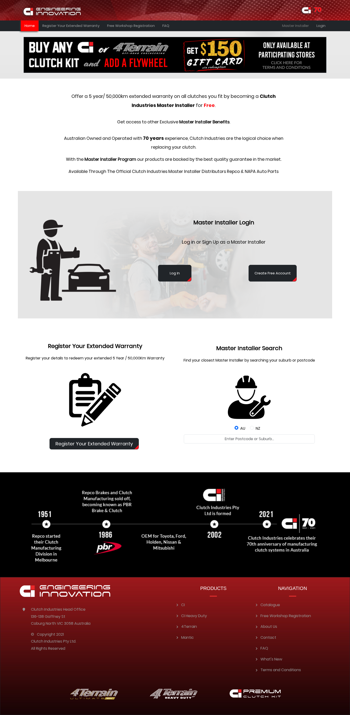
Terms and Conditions (280, 670)
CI (183, 605)
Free (209, 105)
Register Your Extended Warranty (71, 25)
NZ (258, 428)
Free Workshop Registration (131, 25)
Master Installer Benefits (204, 122)
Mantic (187, 637)
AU (242, 428)
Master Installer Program (110, 159)
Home (30, 25)
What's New (271, 659)
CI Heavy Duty (194, 616)
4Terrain (189, 626)
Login (320, 25)
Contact (268, 637)
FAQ (165, 25)
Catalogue (270, 605)
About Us (268, 626)
